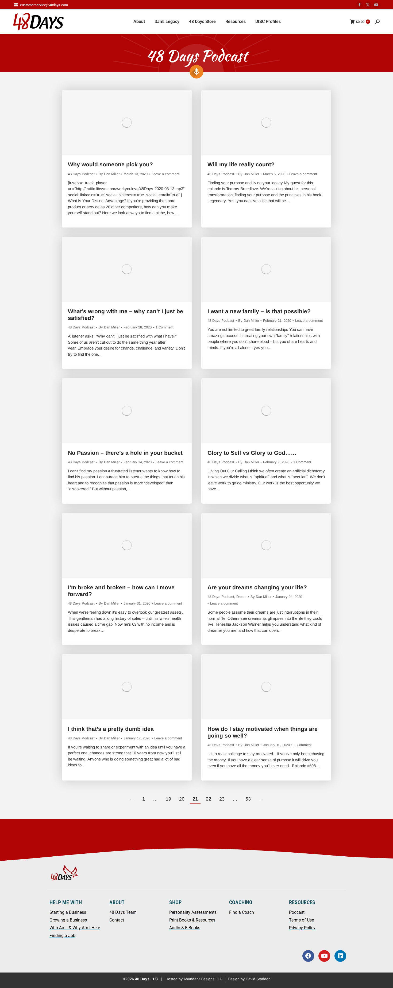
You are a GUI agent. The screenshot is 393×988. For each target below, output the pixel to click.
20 (181, 799)
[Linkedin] (340, 956)
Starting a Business (67, 912)
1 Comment (165, 327)
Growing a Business (68, 920)
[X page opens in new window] (367, 4)
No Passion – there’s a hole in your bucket (125, 453)
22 (208, 799)
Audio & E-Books (184, 927)
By (109, 174)
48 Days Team (123, 912)
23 (222, 799)
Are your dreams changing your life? (257, 587)
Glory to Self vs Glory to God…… (251, 453)
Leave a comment (165, 174)
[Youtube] (324, 956)
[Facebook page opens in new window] (359, 4)
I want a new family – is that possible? (259, 311)
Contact (116, 920)
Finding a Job (62, 935)
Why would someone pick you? (110, 164)
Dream (241, 597)
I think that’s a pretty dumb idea (111, 729)
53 (248, 799)
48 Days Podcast (81, 174)
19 (168, 799)
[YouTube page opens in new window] (376, 4)
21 (195, 799)
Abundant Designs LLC (202, 979)
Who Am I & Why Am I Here (74, 927)
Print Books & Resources (192, 920)
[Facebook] (308, 956)
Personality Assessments (193, 912)
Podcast (297, 912)
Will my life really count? (241, 164)
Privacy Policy (302, 927)
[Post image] (127, 122)
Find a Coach (241, 912)
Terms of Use (301, 920)
